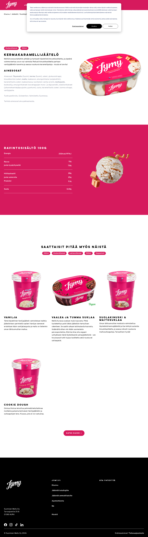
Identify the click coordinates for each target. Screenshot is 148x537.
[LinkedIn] (21, 524)
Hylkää (110, 26)
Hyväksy (94, 26)
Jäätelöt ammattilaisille (62, 496)
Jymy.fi (56, 480)
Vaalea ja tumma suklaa (73, 317)
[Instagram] (10, 524)
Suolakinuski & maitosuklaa (112, 319)
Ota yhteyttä (107, 480)
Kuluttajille (24, 14)
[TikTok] (16, 524)
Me (53, 506)
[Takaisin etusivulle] (11, 5)
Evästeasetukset (78, 26)
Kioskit (55, 514)
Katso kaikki (73, 433)
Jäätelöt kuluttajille (60, 490)
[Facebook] (5, 524)
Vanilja (10, 317)
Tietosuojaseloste (136, 533)
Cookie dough (16, 404)
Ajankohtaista (58, 501)
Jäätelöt (15, 14)
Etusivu (7, 14)
